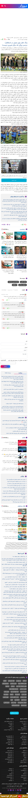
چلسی (25, 780)
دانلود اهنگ (13, 545)
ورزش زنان (10, 723)
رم (11, 772)
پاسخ (25, 300)
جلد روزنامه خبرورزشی (8, 729)
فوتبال (21, 37)
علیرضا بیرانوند (23, 737)
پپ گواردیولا (10, 757)
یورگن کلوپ (10, 755)
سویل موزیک (19, 545)
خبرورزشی (23, 6)
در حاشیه (10, 726)
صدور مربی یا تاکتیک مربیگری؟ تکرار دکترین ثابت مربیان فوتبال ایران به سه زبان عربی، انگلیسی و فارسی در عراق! (15, 656)
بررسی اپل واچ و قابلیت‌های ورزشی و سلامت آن (16, 483)
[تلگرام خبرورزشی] (11, 790)
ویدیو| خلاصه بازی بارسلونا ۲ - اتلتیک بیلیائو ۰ (14, 403)
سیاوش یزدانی (22, 285)
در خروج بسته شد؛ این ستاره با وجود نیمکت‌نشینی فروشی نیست (15, 663)
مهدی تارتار (6, 691)
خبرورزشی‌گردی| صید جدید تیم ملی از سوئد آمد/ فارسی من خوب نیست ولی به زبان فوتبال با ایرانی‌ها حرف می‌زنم (12, 407)
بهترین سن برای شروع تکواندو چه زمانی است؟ (16, 485)
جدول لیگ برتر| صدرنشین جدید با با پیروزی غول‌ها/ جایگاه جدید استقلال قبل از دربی (15, 574)
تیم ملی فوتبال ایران (14, 689)
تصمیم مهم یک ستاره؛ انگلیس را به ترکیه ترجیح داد (15, 668)
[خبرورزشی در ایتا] (18, 790)
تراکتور (5, 681)
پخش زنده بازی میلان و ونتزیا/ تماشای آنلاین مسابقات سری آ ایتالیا (14, 605)
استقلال (14, 285)
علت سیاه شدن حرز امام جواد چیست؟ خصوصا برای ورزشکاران (13, 500)
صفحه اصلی (25, 37)
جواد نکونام (10, 744)
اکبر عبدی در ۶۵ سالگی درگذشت (19, 431)
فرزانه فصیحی (9, 737)
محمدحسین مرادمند (13, 282)
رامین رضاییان (13, 683)
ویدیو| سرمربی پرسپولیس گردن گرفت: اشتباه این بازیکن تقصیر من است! (15, 660)
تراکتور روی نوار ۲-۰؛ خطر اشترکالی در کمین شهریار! (15, 584)
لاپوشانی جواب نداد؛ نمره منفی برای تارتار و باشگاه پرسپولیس (13, 400)
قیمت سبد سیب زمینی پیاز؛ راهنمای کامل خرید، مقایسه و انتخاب (14, 497)
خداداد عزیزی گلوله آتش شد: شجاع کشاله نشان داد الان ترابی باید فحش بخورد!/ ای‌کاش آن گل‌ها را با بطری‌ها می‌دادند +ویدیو (14, 559)
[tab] (20, 373)
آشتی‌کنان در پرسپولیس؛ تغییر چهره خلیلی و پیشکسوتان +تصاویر (15, 602)
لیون (12, 700)
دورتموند (10, 768)
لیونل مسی (10, 760)
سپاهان (12, 686)
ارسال (5, 366)
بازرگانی (22, 476)
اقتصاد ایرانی (7, 548)
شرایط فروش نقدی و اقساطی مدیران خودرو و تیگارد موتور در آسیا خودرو (13, 493)
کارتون (11, 728)
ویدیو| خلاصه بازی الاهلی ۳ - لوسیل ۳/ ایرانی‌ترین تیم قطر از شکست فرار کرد (14, 579)
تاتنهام (11, 694)
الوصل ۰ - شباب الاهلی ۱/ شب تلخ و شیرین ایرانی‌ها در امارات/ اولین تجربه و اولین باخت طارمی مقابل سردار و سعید (15, 591)
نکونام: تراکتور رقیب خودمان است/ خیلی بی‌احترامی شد (14, 586)
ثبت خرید (14, 180)
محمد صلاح (10, 754)
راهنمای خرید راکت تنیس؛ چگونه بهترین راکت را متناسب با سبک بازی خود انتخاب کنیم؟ (13, 488)
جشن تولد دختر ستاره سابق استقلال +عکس (16, 630)
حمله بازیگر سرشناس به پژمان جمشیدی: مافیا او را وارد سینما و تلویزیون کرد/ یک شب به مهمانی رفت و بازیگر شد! (14, 208)
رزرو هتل (17, 548)
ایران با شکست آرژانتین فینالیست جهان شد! (16, 644)
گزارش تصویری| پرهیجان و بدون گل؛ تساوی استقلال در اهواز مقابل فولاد (14, 565)
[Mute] (5, 172)
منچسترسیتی (23, 691)
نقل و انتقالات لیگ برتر (21, 686)
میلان (11, 778)
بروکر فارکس (24, 545)
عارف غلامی (23, 282)
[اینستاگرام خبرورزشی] (8, 790)
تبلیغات (24, 724)
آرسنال (24, 768)
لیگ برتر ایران (16, 37)
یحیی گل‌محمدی (9, 742)
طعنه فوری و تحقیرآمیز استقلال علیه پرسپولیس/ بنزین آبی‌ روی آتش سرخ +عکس (14, 219)
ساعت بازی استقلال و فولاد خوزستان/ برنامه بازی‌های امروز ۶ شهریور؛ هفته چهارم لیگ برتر (12, 382)
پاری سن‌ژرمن (23, 777)
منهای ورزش (21, 417)
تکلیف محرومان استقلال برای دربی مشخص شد (16, 562)
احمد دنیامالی (23, 697)
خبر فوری (19, 543)
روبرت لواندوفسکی (8, 759)
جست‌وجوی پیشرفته (22, 729)
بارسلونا (7, 686)
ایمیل (26, 347)
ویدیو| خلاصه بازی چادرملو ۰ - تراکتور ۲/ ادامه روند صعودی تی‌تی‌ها (15, 624)
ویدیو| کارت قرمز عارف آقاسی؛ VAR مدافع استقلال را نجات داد (15, 598)
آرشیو (25, 726)
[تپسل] (2, 157)
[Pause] (3, 172)
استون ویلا (17, 694)
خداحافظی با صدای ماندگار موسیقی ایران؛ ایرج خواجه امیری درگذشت (15, 421)
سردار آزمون (23, 700)
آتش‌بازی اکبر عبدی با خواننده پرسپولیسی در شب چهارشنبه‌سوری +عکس (16, 428)
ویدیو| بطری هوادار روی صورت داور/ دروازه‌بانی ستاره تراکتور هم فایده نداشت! (14, 627)
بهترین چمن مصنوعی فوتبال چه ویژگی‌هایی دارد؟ (16, 479)
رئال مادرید (24, 694)
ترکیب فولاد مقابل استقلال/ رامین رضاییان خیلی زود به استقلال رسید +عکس (15, 638)
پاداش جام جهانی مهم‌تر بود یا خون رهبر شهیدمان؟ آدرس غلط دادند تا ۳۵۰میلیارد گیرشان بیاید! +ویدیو (14, 212)
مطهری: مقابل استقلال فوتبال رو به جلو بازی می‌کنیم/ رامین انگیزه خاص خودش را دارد (13, 410)
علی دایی (24, 741)
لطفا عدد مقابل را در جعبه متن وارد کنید (17, 360)
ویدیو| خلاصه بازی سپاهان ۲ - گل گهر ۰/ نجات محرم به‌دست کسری (14, 609)
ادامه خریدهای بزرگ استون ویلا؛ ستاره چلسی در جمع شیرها (13, 612)
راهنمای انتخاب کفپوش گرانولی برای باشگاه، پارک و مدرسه (14, 491)
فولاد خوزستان (11, 681)
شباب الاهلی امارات (14, 697)
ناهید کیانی (10, 741)
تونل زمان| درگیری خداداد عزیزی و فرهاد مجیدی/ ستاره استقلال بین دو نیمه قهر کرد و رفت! (15, 620)
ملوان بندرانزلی (23, 689)
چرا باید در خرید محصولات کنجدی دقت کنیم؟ (16, 481)
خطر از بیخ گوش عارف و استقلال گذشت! (17, 588)
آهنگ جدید (9, 543)
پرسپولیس (18, 681)
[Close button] (27, 793)
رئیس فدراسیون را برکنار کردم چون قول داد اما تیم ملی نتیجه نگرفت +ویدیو (15, 215)
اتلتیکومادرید (23, 770)
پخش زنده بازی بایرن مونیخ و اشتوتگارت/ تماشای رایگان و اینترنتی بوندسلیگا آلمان (15, 614)
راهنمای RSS (23, 728)
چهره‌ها (11, 724)
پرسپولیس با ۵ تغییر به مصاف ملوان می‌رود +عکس (13, 389)
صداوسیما (6, 694)
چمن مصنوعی (24, 543)
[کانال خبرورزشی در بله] (20, 790)
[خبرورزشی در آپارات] (13, 790)
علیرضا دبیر (24, 742)
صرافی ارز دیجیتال (23, 548)
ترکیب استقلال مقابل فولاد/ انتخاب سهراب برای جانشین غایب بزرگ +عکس (14, 642)
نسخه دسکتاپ (14, 713)
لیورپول (10, 773)
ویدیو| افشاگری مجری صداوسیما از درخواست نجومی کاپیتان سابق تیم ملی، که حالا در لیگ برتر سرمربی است (12, 393)
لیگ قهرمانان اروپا (14, 691)
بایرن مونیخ (23, 705)
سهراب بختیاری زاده (22, 702)
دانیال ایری (17, 700)
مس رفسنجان (23, 760)
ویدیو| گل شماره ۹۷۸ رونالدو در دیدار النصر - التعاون (15, 582)
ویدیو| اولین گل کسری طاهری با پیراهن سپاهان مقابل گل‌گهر (13, 647)
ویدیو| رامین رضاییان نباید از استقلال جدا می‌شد (15, 617)
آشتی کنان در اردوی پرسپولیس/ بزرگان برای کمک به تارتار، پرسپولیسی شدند (13, 385)
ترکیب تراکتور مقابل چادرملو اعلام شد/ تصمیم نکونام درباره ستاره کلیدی (15, 671)
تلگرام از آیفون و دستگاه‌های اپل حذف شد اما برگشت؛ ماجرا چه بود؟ (14, 425)
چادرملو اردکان (5, 683)
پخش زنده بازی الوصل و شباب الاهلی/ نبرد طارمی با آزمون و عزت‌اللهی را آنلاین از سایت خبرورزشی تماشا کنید (14, 649)
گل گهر (24, 759)
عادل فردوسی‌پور (9, 736)
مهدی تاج (24, 739)
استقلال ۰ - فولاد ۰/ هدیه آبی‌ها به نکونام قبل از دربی (15, 577)
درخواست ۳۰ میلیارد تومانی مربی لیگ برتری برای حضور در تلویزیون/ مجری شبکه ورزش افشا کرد (15, 205)
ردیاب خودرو (14, 543)
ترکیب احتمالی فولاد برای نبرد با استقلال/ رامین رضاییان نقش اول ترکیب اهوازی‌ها (12, 396)
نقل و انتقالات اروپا (22, 683)
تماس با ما (24, 723)
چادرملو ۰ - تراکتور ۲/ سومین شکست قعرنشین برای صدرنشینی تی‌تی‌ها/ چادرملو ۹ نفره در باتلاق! (16, 633)
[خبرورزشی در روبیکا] (15, 790)
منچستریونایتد (9, 777)
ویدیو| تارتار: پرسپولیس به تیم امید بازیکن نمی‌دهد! (15, 666)
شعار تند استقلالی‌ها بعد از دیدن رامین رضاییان (16, 635)
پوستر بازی (13, 702)
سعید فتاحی (6, 702)
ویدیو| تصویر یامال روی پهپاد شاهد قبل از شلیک (15, 433)
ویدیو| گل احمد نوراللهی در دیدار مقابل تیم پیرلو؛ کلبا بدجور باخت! (14, 653)
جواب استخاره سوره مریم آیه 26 (19, 502)
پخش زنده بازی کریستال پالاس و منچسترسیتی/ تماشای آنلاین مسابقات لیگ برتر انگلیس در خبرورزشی (15, 595)
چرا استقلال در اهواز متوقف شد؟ (19, 556)
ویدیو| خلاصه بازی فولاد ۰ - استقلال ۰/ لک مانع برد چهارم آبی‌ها (15, 570)
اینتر (25, 772)
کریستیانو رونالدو (15, 705)
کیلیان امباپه (9, 750)
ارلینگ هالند (9, 762)
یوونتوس (10, 780)
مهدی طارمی (5, 697)
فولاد (25, 757)
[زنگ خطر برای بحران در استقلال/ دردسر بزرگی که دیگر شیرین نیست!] (14, 62)
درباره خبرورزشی (23, 721)
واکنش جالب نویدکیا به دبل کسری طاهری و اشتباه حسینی (14, 567)
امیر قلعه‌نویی (9, 739)
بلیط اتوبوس (13, 548)
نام (26, 341)
